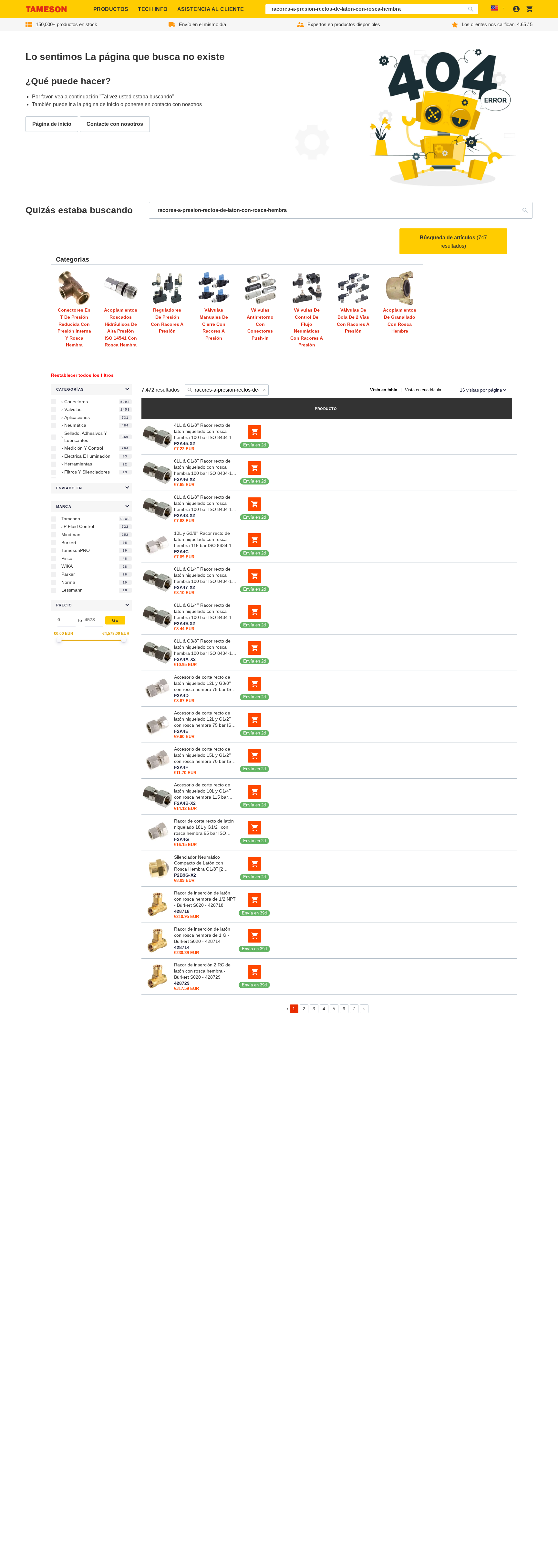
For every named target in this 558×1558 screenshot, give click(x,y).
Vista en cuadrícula (423, 389)
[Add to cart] (254, 432)
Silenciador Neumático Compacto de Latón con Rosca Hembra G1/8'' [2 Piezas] (198, 863)
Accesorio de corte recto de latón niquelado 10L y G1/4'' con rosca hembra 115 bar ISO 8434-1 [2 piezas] (202, 791)
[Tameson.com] (46, 9)
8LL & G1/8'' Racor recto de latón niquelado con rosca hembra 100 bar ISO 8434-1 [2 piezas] (203, 503)
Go (115, 620)
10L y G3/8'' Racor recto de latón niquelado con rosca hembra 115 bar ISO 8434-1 (203, 539)
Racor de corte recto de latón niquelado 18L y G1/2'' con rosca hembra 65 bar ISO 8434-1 (204, 827)
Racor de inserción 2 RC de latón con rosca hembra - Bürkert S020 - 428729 (202, 971)
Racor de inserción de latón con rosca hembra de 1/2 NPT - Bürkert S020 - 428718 (205, 899)
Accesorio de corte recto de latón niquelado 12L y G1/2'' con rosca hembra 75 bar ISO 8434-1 (204, 719)
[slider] (59, 639)
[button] (91, 389)
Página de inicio (51, 124)
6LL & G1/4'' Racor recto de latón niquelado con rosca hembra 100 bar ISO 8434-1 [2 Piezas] (203, 575)
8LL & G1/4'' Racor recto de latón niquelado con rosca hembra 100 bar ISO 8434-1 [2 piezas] (203, 612)
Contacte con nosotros (115, 124)
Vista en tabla (383, 389)
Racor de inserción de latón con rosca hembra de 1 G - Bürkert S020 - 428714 (202, 935)
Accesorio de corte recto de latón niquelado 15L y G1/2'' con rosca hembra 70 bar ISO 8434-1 (204, 755)
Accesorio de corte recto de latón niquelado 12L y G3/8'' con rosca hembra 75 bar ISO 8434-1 (204, 683)
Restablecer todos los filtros (82, 375)
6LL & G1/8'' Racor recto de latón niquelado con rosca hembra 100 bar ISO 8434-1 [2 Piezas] (203, 467)
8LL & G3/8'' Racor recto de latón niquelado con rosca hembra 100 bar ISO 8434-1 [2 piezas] (203, 647)
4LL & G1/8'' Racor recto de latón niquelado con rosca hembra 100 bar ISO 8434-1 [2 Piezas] (203, 432)
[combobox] (372, 9)
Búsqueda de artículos (453, 242)
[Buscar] (472, 9)
